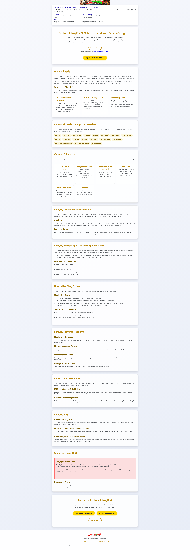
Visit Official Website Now (84, 513)
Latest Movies (57, 14)
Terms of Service (93, 542)
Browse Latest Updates (106, 513)
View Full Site (95, 48)
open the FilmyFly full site (101, 52)
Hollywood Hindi (85, 19)
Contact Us (107, 542)
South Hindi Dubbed (86, 14)
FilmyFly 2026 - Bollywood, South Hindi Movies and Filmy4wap (76, 8)
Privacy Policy (83, 542)
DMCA (101, 542)
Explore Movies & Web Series (95, 58)
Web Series (57, 19)
